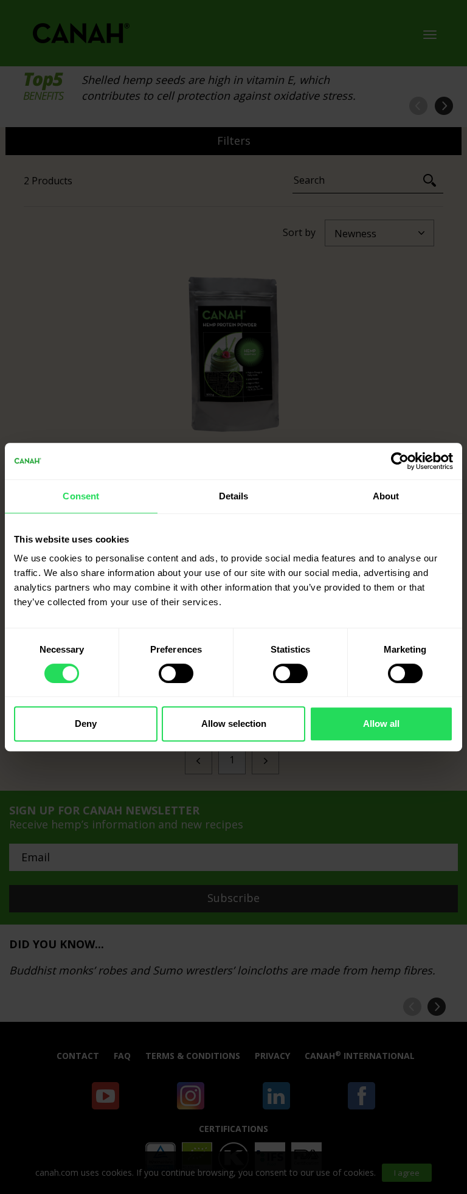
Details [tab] (234, 496)
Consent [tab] (81, 496)
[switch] (176, 673)
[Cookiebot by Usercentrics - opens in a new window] (400, 461)
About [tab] (386, 496)
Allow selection (233, 723)
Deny (86, 723)
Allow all (381, 723)
